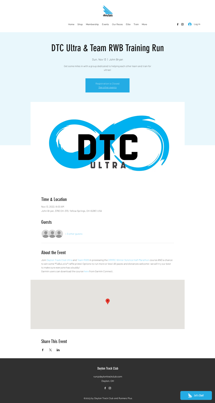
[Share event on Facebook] (42, 350)
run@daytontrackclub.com (107, 376)
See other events (108, 87)
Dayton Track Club (107, 368)
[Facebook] (177, 24)
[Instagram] (182, 24)
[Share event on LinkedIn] (58, 350)
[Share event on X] (50, 350)
